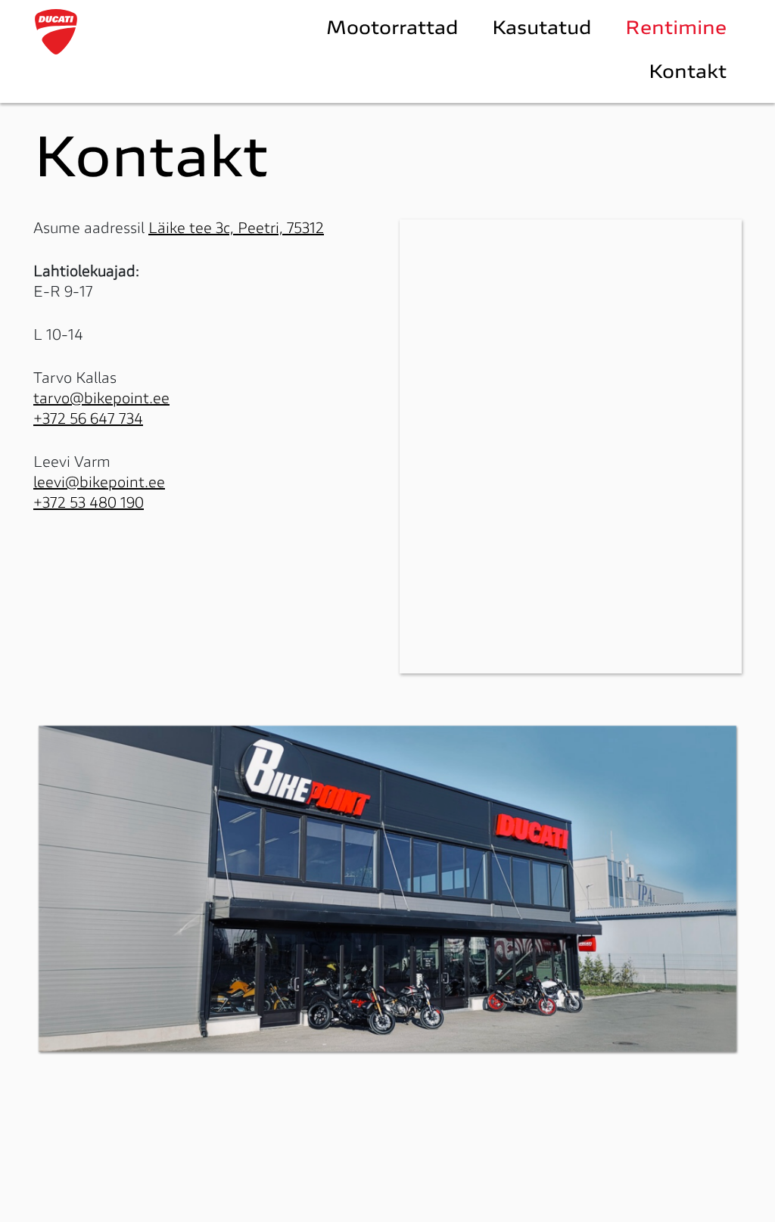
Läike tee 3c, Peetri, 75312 (236, 229)
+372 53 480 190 (88, 503)
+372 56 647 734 (88, 420)
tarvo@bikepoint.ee (101, 399)
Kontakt (688, 73)
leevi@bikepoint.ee (99, 483)
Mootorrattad (392, 29)
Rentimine (676, 29)
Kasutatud (542, 29)
